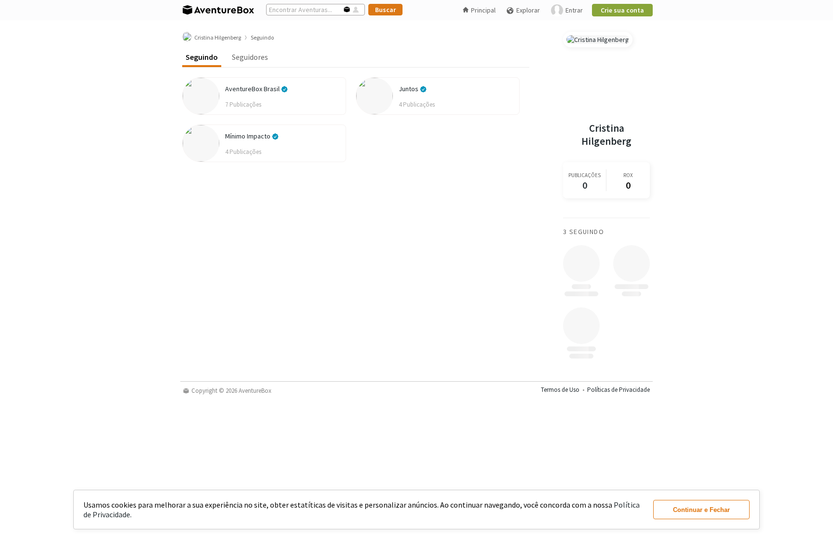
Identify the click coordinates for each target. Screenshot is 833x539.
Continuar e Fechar (701, 509)
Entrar (574, 10)
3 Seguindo (583, 231)
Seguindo (202, 57)
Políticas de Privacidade (618, 390)
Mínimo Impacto (248, 136)
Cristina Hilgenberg (606, 135)
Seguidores (250, 57)
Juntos (409, 88)
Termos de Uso (560, 390)
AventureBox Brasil (253, 88)
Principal (483, 10)
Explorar (528, 10)
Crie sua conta (622, 10)
